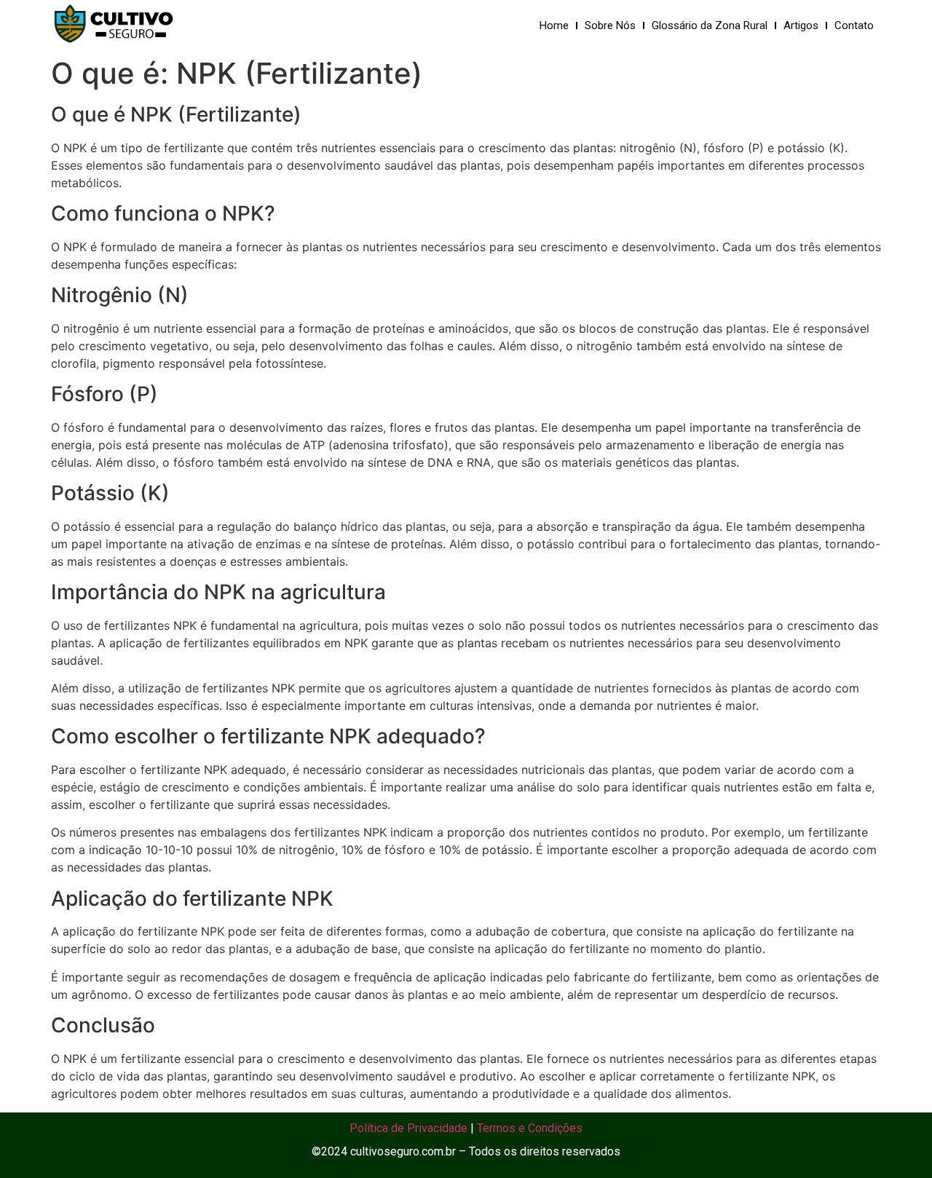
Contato (854, 25)
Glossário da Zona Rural (709, 25)
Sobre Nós (610, 25)
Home (554, 25)
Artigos (800, 25)
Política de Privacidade (408, 1128)
